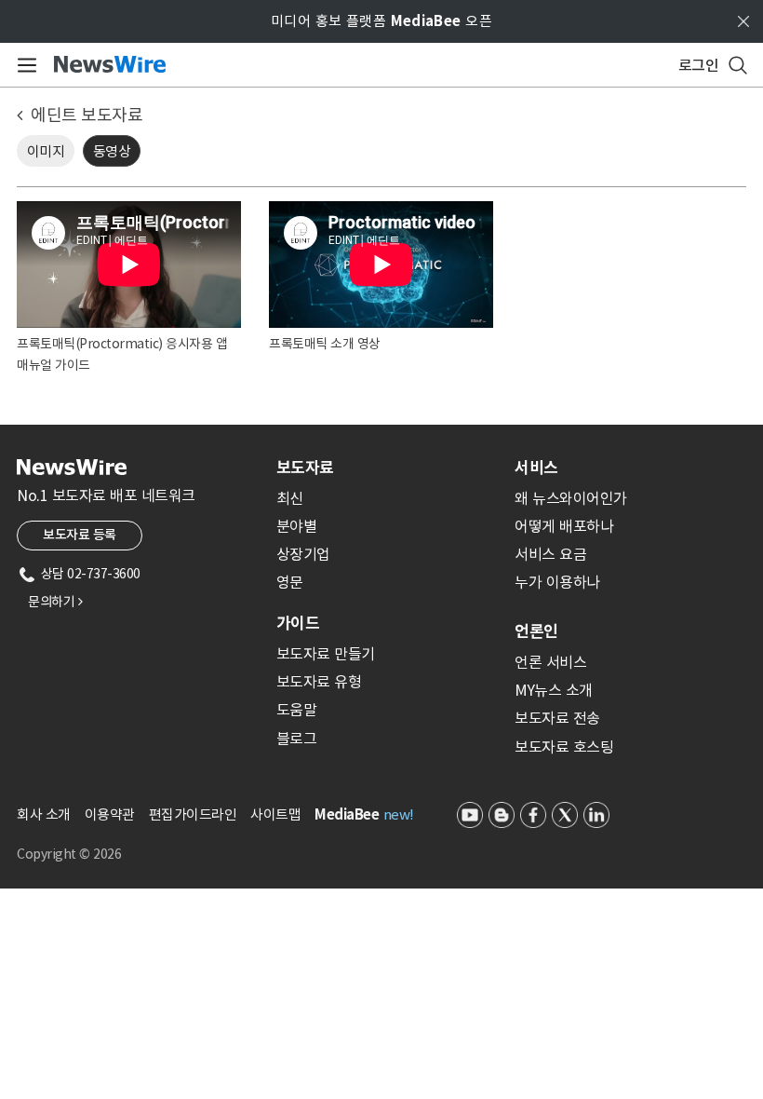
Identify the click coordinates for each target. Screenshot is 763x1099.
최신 (289, 498)
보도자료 (305, 467)
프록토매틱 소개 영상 (325, 343)
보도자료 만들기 (325, 653)
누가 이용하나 (557, 582)
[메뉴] (23, 65)
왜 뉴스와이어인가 (571, 498)
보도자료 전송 (557, 718)
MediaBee (347, 814)
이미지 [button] (46, 151)
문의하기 (55, 601)
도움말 (296, 709)
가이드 (297, 623)
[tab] (388, 468)
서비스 (536, 467)
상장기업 (303, 554)
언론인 (536, 631)
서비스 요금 (550, 554)
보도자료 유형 (319, 681)
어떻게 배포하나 (564, 526)
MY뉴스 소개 (554, 690)
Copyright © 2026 (69, 854)
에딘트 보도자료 (86, 115)
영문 (289, 582)
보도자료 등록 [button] (79, 534)
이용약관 (110, 814)
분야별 (296, 526)
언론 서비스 (550, 662)
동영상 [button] (112, 151)
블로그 (296, 738)
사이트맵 (275, 814)
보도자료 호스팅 (564, 747)
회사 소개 (44, 814)
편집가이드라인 (193, 814)
